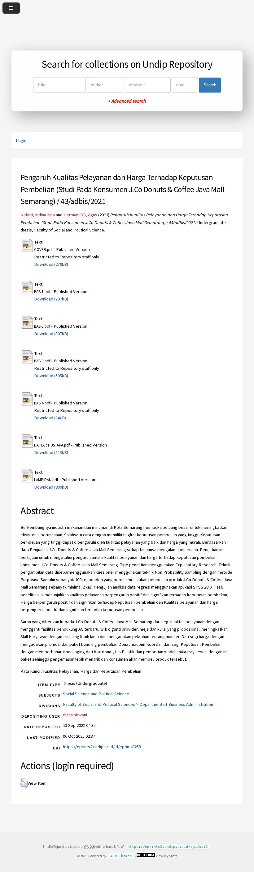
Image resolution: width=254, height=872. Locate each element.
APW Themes (121, 856)
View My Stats (166, 855)
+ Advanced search (127, 101)
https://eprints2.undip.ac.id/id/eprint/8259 (102, 746)
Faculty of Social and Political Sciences (99, 704)
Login (21, 140)
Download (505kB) (51, 375)
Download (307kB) (51, 333)
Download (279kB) (51, 264)
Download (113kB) (51, 452)
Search (210, 85)
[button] (24, 783)
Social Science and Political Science (96, 694)
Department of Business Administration (176, 704)
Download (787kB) (51, 299)
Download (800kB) (51, 487)
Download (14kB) (50, 418)
